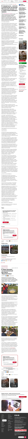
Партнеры (2, 431)
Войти (25, 1)
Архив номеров (12, 1)
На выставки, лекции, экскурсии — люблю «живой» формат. (9, 217)
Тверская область (6, 370)
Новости (5, 0)
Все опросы (3, 226)
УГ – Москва (9, 422)
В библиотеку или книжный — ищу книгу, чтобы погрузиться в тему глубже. (9, 218)
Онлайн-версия (9, 427)
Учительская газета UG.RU (8, 13)
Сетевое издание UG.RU (10, 421)
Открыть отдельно (21, 90)
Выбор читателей (23, 5)
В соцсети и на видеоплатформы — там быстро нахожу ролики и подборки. (10, 213)
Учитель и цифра (3, 425)
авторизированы (3, 257)
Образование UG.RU (4, 247)
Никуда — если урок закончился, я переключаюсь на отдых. (9, 220)
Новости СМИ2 (3, 262)
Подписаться (15, 235)
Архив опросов (21, 91)
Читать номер (14, 4)
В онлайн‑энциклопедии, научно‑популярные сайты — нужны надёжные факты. (9, 215)
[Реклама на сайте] (25, 437)
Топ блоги (21, 38)
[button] (3, 260)
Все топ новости (21, 35)
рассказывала (12, 347)
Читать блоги (22, 60)
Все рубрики (2, 426)
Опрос (20, 63)
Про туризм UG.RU (4, 266)
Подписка (16, 0)
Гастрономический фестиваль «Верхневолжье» (10, 369)
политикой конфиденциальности (8, 398)
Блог (8, 0)
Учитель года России (10, 418)
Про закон (2, 418)
